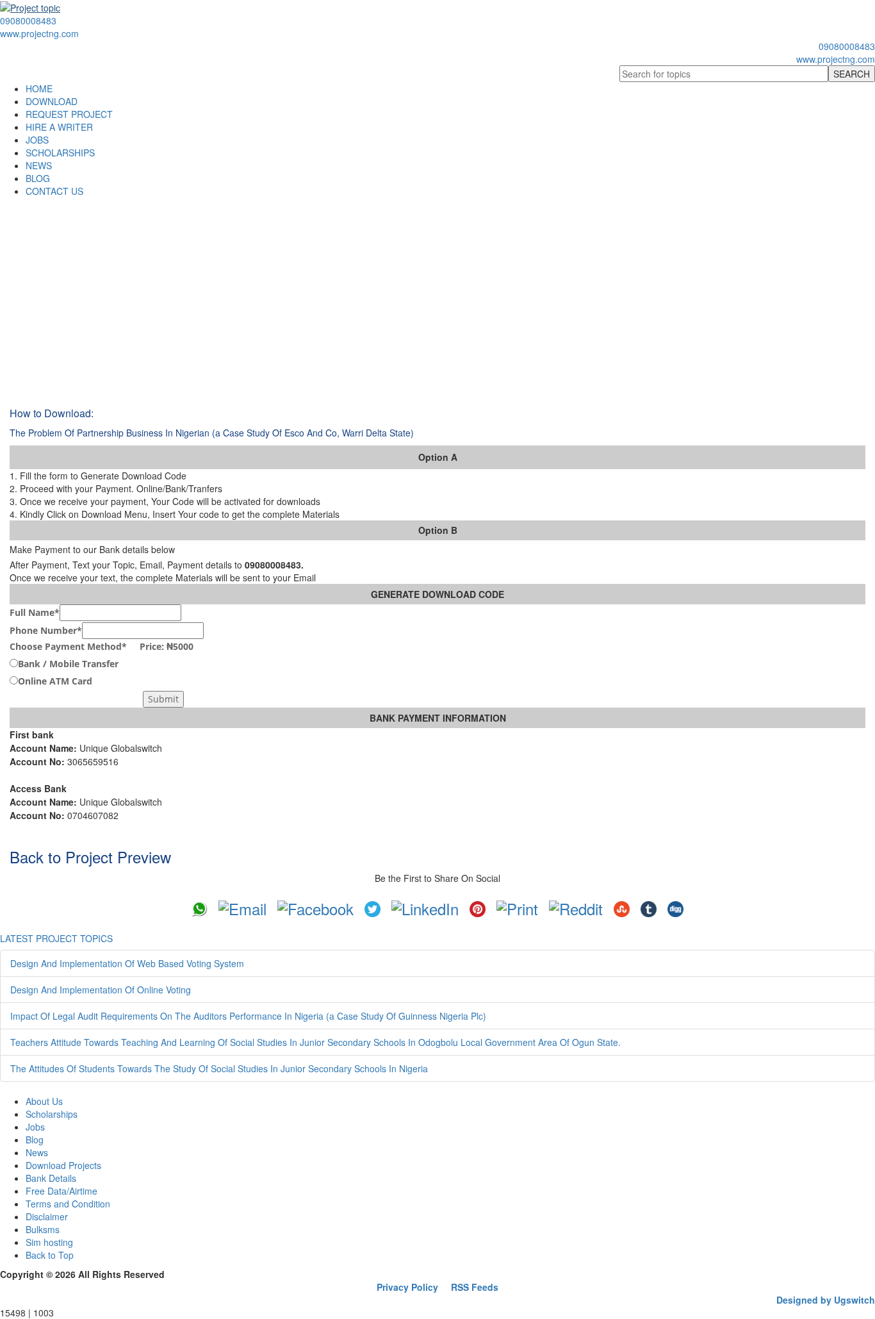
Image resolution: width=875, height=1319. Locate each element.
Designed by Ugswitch (825, 1299)
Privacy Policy (407, 1287)
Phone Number (46, 630)
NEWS (39, 165)
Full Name (35, 612)
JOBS (37, 139)
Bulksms (43, 1229)
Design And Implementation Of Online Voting (100, 989)
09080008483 (28, 20)
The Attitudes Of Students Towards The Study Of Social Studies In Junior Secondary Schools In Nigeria (219, 1068)
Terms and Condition (68, 1203)
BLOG (38, 178)
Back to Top (50, 1254)
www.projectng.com (39, 33)
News (37, 1152)
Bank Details (51, 1178)
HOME (39, 88)
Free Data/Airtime (61, 1190)
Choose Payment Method (101, 646)
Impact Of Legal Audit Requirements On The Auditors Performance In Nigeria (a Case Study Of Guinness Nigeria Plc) (248, 1015)
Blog (35, 1139)
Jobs (35, 1126)
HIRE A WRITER (59, 126)
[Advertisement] (437, 293)
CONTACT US (54, 191)
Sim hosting (49, 1242)
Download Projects (63, 1165)
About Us (44, 1101)
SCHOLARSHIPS (60, 152)
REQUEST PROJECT (69, 114)
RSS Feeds (474, 1287)
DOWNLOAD (52, 101)
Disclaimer (47, 1216)
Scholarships (52, 1113)
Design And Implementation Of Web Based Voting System (127, 963)
